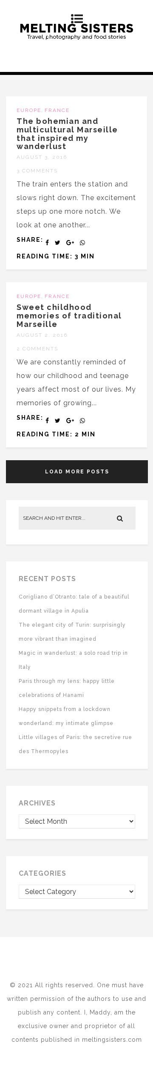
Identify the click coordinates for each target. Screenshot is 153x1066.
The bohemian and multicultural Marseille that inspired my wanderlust (67, 134)
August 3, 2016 (42, 157)
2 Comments (37, 349)
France (57, 110)
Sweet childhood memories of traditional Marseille (69, 316)
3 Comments (37, 171)
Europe (29, 110)
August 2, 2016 (42, 335)
